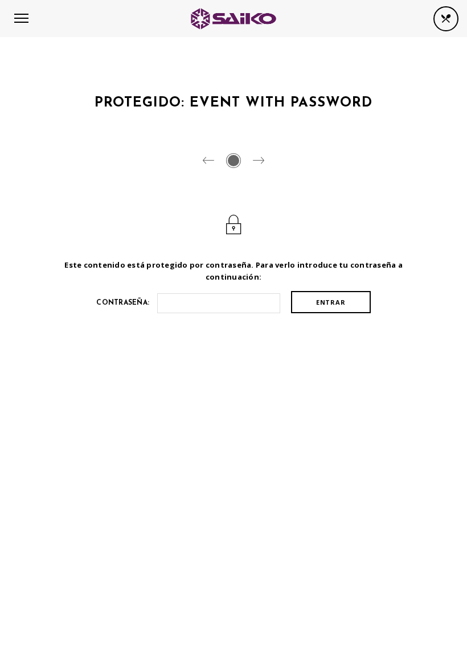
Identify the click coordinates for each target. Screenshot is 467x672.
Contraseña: (123, 303)
